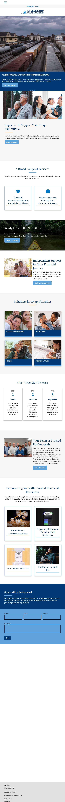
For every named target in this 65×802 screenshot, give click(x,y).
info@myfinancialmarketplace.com (13, 795)
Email (25, 613)
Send (7, 638)
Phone (45, 613)
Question (7, 624)
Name (6, 613)
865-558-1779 (11, 788)
